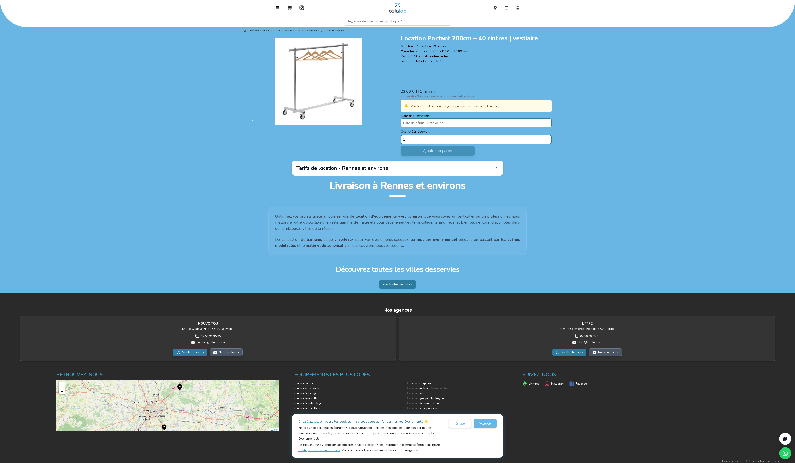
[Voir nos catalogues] (785, 439)
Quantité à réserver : (415, 131)
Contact (777, 461)
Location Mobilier (334, 30)
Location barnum (303, 383)
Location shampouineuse (423, 408)
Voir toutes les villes (397, 284)
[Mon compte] (517, 7)
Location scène (417, 393)
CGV (747, 461)
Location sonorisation (307, 388)
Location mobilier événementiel (427, 388)
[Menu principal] (278, 8)
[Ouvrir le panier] (290, 8)
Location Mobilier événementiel (302, 30)
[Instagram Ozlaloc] (302, 8)
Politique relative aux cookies (319, 450)
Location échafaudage (307, 403)
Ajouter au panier (438, 150)
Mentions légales (732, 461)
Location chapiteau (419, 383)
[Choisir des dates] (506, 7)
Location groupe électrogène (426, 398)
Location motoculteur (306, 408)
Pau (768, 461)
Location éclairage (305, 393)
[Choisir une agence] (495, 7)
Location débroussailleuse (424, 403)
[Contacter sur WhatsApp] (785, 453)
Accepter (485, 423)
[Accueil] (244, 30)
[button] (177, 385)
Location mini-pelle (305, 398)
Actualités (758, 461)
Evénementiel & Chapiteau (265, 30)
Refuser (460, 423)
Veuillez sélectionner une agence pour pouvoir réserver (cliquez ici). (455, 106)
